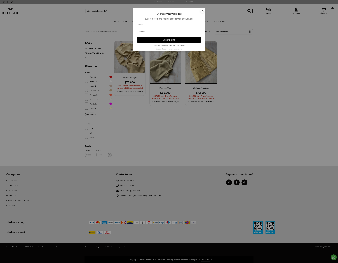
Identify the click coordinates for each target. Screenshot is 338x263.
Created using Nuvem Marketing (169, 49)
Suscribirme (169, 39)
